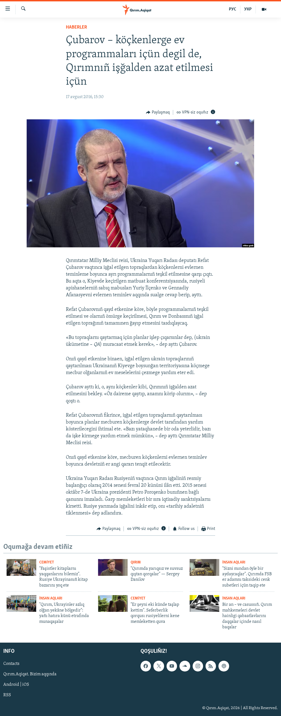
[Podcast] (223, 666)
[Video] (264, 9)
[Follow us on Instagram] (198, 666)
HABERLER (76, 27)
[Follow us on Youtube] (172, 666)
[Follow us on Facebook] (145, 666)
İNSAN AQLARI (233, 562)
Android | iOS (16, 685)
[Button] (158, 112)
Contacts (11, 664)
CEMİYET (46, 562)
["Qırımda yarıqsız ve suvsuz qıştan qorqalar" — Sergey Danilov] (113, 567)
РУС (232, 9)
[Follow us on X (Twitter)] (158, 666)
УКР (248, 9)
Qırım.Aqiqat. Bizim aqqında (30, 674)
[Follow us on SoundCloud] (184, 666)
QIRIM (136, 562)
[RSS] (211, 666)
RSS (7, 695)
